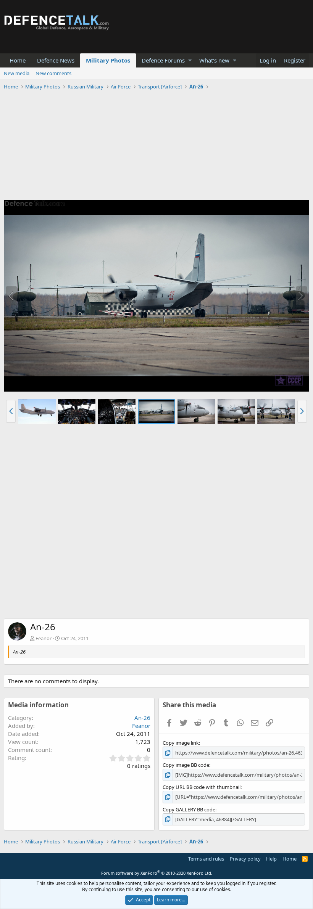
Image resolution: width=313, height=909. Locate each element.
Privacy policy (245, 858)
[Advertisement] (156, 146)
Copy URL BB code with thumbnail (201, 787)
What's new (214, 60)
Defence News (55, 60)
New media (16, 73)
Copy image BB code (186, 764)
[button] (190, 60)
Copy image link (181, 742)
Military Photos (108, 60)
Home (18, 60)
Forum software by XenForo (156, 873)
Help (271, 858)
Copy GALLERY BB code (189, 809)
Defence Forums (163, 60)
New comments (53, 73)
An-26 (142, 717)
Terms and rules (206, 858)
